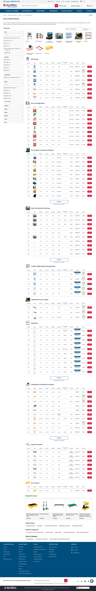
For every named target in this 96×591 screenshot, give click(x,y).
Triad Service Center (38, 556)
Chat (63, 1)
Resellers (35, 552)
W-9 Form (21, 566)
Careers (4, 549)
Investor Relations (7, 554)
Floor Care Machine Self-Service (25, 573)
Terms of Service (62, 583)
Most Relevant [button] (73, 29)
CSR (4, 556)
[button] (86, 1)
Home (4, 15)
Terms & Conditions (45, 589)
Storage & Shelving (12, 15)
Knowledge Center (75, 1)
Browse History (51, 1)
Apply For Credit (22, 559)
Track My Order (22, 554)
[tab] (86, 29)
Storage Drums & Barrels (41, 539)
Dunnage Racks (30, 539)
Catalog (67, 1)
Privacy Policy (54, 583)
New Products (51, 552)
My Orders (21, 552)
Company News (6, 552)
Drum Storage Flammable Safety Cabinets (60, 539)
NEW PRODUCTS (53, 11)
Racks (19, 15)
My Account (21, 549)
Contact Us (58, 1)
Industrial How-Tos (52, 556)
